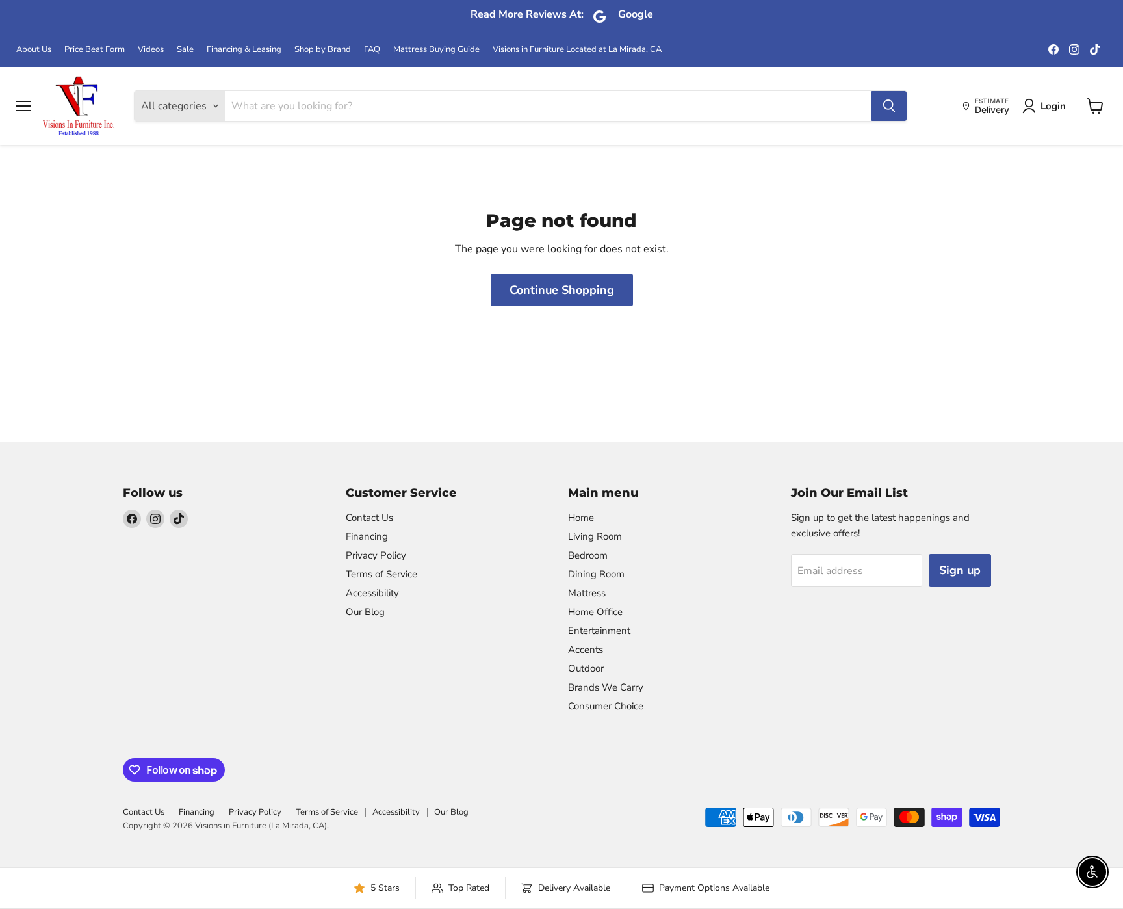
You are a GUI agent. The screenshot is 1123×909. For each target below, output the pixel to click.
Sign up (960, 570)
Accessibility (372, 592)
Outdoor (586, 668)
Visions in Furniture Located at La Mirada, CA (577, 50)
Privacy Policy (376, 555)
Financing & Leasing (244, 50)
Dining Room (596, 574)
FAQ (372, 50)
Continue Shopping (562, 290)
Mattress (587, 592)
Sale (185, 50)
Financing (367, 536)
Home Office (595, 611)
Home (581, 517)
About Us (33, 50)
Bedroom (588, 555)
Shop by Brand (322, 50)
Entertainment (599, 630)
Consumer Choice (605, 706)
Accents (585, 649)
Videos (151, 50)
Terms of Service (381, 574)
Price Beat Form (94, 50)
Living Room (595, 536)
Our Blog (365, 611)
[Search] (889, 106)
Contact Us (369, 517)
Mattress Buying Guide (436, 50)
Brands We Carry (605, 687)
